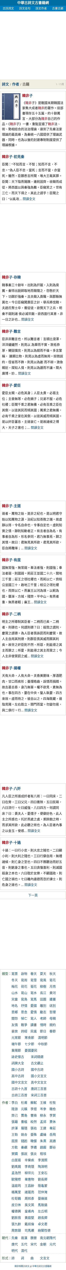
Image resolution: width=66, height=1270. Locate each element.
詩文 (5, 84)
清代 (24, 1251)
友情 (14, 1025)
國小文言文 (39, 1076)
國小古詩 (17, 1070)
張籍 (14, 1122)
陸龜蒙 (42, 1186)
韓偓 (33, 1141)
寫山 (24, 993)
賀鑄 (14, 1154)
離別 (43, 1006)
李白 (14, 1103)
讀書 (33, 1025)
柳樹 (43, 986)
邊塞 (52, 999)
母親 (52, 1018)
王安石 (42, 1173)
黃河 (52, 993)
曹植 (24, 1122)
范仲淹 (42, 1192)
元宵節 (16, 1038)
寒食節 (29, 1038)
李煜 (33, 1109)
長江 (43, 993)
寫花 (52, 980)
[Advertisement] (33, 44)
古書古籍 (57, 8)
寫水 (33, 993)
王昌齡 (29, 1186)
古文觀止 (37, 1063)
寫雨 (24, 980)
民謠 (33, 1031)
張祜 (33, 1128)
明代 (14, 1251)
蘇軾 (33, 1103)
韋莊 (52, 1128)
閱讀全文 (29, 199)
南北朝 (44, 1238)
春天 (33, 974)
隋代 (52, 1238)
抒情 (24, 1006)
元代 (52, 1244)
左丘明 (42, 1211)
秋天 (52, 974)
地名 (14, 1006)
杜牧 (52, 1103)
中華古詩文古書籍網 (33, 3)
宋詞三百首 (39, 1095)
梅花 (14, 986)
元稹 (24, 1109)
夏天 (43, 974)
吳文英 (29, 1205)
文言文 (44, 1258)
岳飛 (52, 1134)
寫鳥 (24, 999)
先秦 (14, 1238)
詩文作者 (41, 8)
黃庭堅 (29, 1218)
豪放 (14, 1031)
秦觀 (24, 1147)
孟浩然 (16, 1173)
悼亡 (24, 1018)
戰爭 (24, 1025)
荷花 (24, 986)
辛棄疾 (29, 1160)
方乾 (14, 1147)
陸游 (14, 1109)
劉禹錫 (16, 1166)
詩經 (24, 1031)
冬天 (14, 980)
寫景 (14, 974)
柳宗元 (29, 1173)
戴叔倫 (29, 1224)
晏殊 (33, 1134)
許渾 (14, 1128)
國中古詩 (37, 1070)
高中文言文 (39, 1082)
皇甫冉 (29, 1211)
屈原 (14, 1141)
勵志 (43, 1012)
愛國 (33, 1006)
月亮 (52, 986)
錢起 (24, 1141)
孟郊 (43, 1122)
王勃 (14, 1134)
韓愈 (52, 1109)
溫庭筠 (16, 1186)
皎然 (33, 1122)
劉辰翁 (16, 1218)
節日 (43, 1031)
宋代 (33, 1244)
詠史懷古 (17, 1057)
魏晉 (33, 1238)
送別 (52, 1006)
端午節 (16, 1044)
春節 (52, 1031)
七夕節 (29, 1044)
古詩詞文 (8, 8)
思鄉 (14, 1012)
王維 (43, 1103)
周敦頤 (16, 1230)
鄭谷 (52, 1147)
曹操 (33, 1115)
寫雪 (33, 980)
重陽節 (16, 1050)
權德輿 (16, 1211)
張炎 (33, 1154)
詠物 (24, 974)
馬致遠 (42, 1205)
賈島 (24, 1115)
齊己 (14, 1115)
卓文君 (42, 1224)
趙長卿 (42, 1218)
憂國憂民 (31, 1050)
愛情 (33, 1012)
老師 (43, 1018)
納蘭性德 (44, 1230)
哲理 (52, 1012)
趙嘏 (43, 1147)
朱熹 (43, 1141)
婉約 (52, 1025)
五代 (24, 1244)
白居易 (16, 1160)
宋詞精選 (37, 1057)
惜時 (43, 1025)
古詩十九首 (19, 1089)
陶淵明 (42, 1166)
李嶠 (33, 1147)
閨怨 (14, 1018)
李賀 (52, 1115)
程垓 (43, 1154)
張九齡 (16, 1224)
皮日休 (16, 1205)
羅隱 (24, 1128)
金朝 (43, 1244)
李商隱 (29, 1166)
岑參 (43, 1109)
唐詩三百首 (39, 1089)
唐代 (14, 1244)
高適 (52, 1141)
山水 (14, 993)
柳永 (43, 1115)
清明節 (42, 1038)
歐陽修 (16, 1179)
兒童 (14, 999)
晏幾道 (42, 1198)
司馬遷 (29, 1230)
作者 (15, 84)
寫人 (33, 1018)
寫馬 (33, 999)
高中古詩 (17, 1076)
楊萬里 (16, 1192)
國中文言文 (19, 1082)
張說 (24, 1154)
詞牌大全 (17, 1063)
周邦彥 (29, 1198)
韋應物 (29, 1179)
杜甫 (24, 1103)
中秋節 (42, 1044)
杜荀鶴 (16, 1198)
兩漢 (24, 1238)
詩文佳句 (24, 8)
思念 (24, 1012)
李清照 (42, 1160)
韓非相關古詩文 (22, 1266)
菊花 (33, 986)
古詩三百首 (19, 1095)
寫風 (43, 980)
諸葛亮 (29, 1192)
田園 (43, 999)
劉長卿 (42, 1179)
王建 (43, 1128)
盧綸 (43, 1134)
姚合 (24, 1134)
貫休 (52, 1122)
